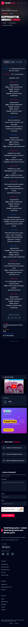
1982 (11, 13)
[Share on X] (8, 554)
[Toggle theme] (19, 3)
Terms (11, 623)
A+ (21, 62)
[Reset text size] (19, 62)
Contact (3, 609)
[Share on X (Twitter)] (12, 317)
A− (17, 61)
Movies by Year (5, 567)
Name (3, 493)
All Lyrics (3, 589)
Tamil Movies (4, 564)
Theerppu (8, 9)
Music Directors (5, 569)
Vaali (4, 23)
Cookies (16, 623)
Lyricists (3, 572)
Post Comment (8, 515)
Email (3, 500)
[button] (14, 386)
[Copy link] (19, 317)
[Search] (22, 3)
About (2, 599)
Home (2, 9)
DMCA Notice (4, 601)
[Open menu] (25, 3)
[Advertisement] (14, 43)
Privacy (3, 607)
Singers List (4, 584)
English (6, 62)
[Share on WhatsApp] (15, 317)
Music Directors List (6, 587)
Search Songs (4, 575)
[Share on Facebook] (8, 317)
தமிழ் (12, 62)
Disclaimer (4, 604)
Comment (4, 479)
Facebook (7, 547)
